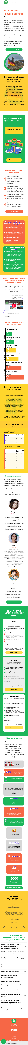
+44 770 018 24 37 (19, 1)
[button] (14, 49)
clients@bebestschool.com (18, 2)
